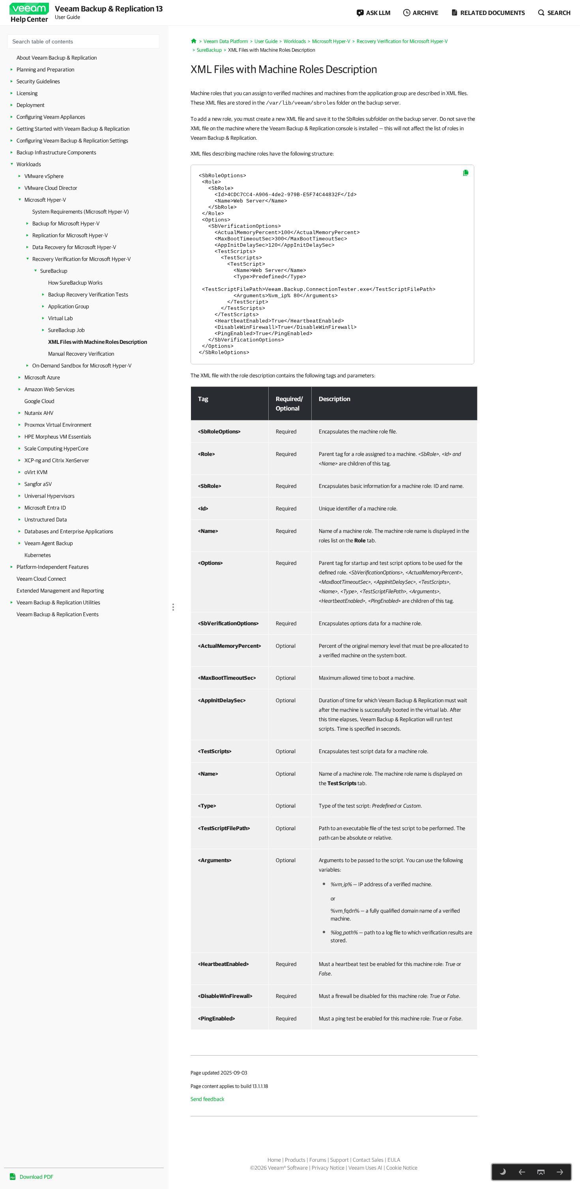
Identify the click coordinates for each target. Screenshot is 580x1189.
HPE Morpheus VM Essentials (57, 436)
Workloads (29, 164)
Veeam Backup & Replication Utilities (58, 602)
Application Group (68, 306)
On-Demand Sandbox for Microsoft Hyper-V (81, 365)
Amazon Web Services (49, 389)
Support (339, 1160)
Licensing (27, 93)
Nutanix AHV (38, 413)
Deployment (31, 105)
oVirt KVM (35, 472)
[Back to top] (541, 1172)
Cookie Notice (401, 1168)
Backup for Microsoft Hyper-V (65, 223)
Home (274, 1160)
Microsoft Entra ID (45, 507)
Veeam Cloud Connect (41, 579)
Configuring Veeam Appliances (51, 117)
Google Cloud (39, 401)
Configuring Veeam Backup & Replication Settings (72, 140)
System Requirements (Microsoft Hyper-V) (80, 211)
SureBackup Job (66, 330)
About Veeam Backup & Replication (57, 57)
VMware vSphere (44, 176)
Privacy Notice (328, 1168)
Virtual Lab (60, 318)
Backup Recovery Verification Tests (88, 294)
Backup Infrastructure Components (56, 152)
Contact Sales (368, 1160)
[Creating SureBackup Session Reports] (522, 1172)
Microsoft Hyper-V (45, 200)
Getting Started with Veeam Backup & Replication (73, 129)
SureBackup (53, 271)
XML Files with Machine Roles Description (97, 342)
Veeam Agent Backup (48, 543)
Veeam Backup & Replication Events (58, 614)
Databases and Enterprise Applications (68, 531)
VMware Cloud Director (50, 188)
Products (295, 1160)
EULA (393, 1160)
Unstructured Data (45, 519)
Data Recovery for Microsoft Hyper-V (74, 247)
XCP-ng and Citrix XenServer (56, 460)
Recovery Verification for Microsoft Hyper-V (81, 259)
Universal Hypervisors (49, 496)
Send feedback (208, 1099)
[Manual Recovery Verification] (560, 1172)
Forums (317, 1160)
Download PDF (36, 1177)
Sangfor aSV (38, 484)
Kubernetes (37, 555)
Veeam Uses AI (365, 1168)
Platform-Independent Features (53, 567)
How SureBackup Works (75, 282)
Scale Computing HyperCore (56, 448)
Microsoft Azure (42, 377)
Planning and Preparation (45, 69)
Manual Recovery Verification (81, 354)
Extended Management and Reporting (60, 590)
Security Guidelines (38, 81)
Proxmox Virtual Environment (58, 425)
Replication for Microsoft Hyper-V (70, 235)
